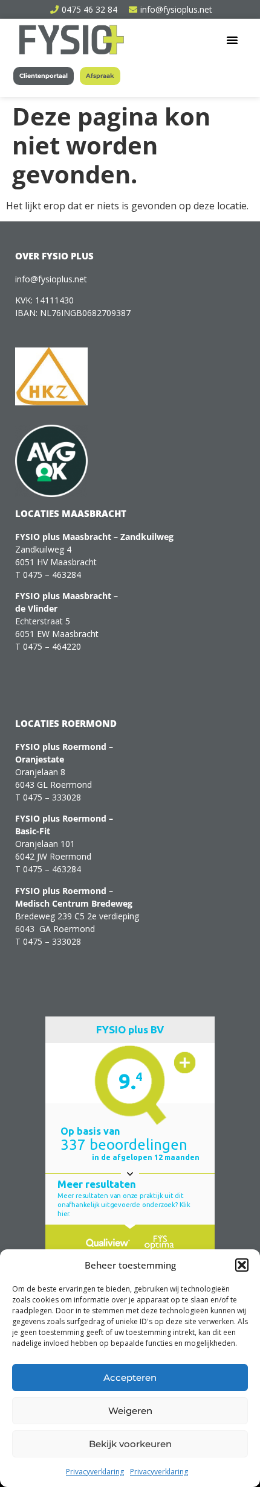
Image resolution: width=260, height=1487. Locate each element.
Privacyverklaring (95, 1471)
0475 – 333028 (52, 797)
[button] (242, 1265)
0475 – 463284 (52, 574)
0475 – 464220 (52, 646)
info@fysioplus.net (51, 279)
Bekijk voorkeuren (130, 1444)
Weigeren (130, 1410)
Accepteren (130, 1377)
